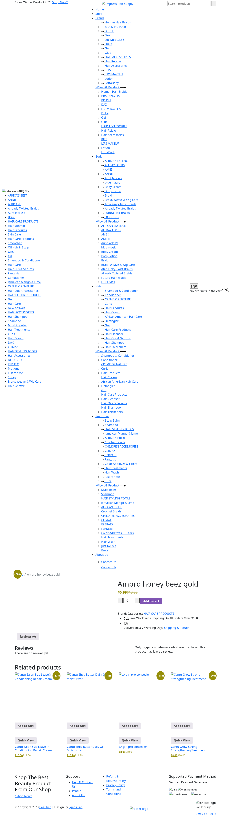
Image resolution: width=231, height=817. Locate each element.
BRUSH (109, 31)
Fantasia (13, 273)
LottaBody (111, 83)
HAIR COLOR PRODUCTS (24, 295)
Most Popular (17, 325)
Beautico (45, 807)
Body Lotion (112, 191)
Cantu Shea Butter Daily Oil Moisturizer (85, 748)
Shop (99, 14)
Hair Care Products (21, 239)
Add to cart (151, 601)
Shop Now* (60, 2)
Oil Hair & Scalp (18, 247)
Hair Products (17, 230)
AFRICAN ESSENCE (116, 161)
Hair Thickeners (115, 347)
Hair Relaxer (16, 386)
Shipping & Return (176, 628)
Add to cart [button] (26, 726)
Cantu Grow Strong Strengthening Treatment (188, 748)
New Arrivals (16, 308)
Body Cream (112, 187)
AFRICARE (14, 204)
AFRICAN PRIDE (115, 438)
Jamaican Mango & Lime (24, 282)
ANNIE (12, 200)
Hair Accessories (19, 356)
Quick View (26, 740)
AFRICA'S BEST (17, 195)
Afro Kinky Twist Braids (120, 204)
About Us (101, 555)
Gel (10, 299)
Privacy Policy (115, 785)
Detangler (111, 321)
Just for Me (15, 373)
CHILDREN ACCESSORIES (121, 446)
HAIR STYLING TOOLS (22, 351)
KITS (107, 70)
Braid (11, 217)
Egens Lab (75, 807)
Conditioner (16, 278)
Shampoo (14, 321)
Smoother (15, 243)
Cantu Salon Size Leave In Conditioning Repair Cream (33, 748)
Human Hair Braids (117, 22)
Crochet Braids (114, 442)
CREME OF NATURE (21, 286)
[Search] (213, 3)
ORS (11, 252)
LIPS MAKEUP (113, 74)
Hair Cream (15, 338)
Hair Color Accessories (23, 291)
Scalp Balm (112, 420)
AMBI (108, 169)
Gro (107, 325)
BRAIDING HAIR (115, 27)
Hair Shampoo (18, 317)
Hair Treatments (19, 330)
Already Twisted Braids (23, 208)
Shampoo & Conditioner (24, 260)
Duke (108, 44)
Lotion (109, 79)
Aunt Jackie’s (113, 178)
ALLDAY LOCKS (114, 165)
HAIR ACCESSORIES (21, 312)
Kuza (108, 481)
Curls (11, 334)
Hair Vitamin (16, 226)
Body (98, 156)
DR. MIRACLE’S (114, 40)
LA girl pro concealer (133, 747)
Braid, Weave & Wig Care (25, 382)
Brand (99, 18)
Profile (76, 791)
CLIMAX (13, 347)
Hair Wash (111, 472)
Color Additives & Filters (120, 464)
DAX (11, 343)
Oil (10, 256)
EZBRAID (110, 455)
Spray (12, 377)
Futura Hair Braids (117, 213)
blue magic (112, 182)
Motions (13, 369)
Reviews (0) (28, 636)
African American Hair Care (123, 317)
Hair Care (14, 265)
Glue (107, 53)
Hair (98, 286)
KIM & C (13, 364)
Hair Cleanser (113, 334)
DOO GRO (15, 360)
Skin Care (14, 234)
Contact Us (108, 562)
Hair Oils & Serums (21, 269)
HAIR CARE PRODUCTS (23, 221)
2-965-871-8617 (206, 814)
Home (99, 9)
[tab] (28, 636)
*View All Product (107, 87)
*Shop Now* (23, 796)
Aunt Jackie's (16, 213)
